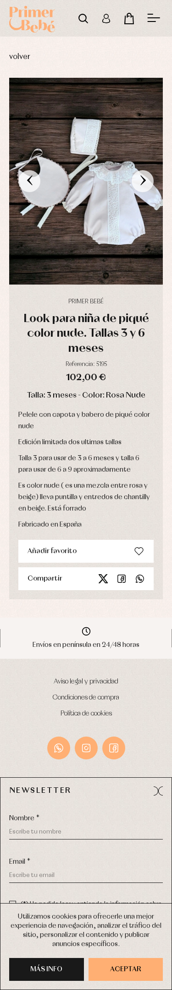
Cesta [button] (129, 18)
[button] (158, 791)
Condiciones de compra (86, 697)
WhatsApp (58, 748)
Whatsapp (139, 578)
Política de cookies (86, 713)
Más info (46, 969)
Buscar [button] (83, 18)
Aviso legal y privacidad (86, 681)
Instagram (86, 748)
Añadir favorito (52, 551)
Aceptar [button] (125, 969)
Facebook (121, 578)
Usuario (106, 18)
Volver (19, 57)
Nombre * (24, 818)
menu (153, 18)
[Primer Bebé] (32, 18)
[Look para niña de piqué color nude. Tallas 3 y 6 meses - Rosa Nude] (86, 181)
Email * (19, 862)
